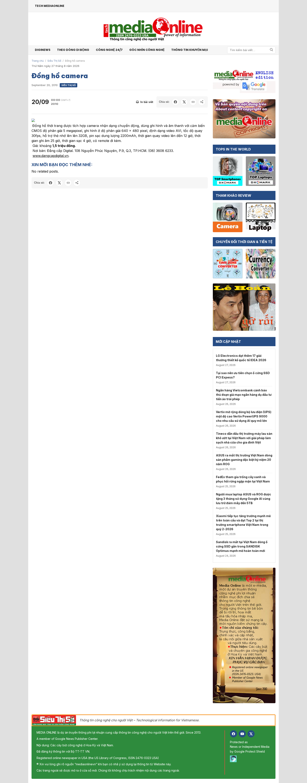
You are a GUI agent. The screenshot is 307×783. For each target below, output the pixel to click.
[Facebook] (233, 733)
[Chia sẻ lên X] (184, 101)
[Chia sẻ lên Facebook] (175, 101)
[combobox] (251, 50)
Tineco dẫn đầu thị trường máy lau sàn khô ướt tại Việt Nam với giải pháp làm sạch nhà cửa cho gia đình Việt (244, 438)
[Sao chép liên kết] (193, 101)
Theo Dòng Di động (73, 50)
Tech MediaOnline (49, 6)
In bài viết (146, 102)
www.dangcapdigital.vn (51, 156)
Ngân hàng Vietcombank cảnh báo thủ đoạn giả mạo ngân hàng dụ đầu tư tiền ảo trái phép (243, 394)
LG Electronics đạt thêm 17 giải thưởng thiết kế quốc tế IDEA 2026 (241, 358)
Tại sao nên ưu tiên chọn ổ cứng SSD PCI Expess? (243, 375)
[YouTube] (242, 733)
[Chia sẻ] (201, 101)
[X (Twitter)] (251, 733)
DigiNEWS (42, 50)
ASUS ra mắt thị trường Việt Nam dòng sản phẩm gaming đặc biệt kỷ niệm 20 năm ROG (244, 460)
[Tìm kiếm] (271, 50)
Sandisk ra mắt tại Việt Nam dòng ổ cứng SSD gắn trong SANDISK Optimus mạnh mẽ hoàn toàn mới (242, 546)
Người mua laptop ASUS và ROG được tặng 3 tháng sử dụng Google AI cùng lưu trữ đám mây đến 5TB (243, 498)
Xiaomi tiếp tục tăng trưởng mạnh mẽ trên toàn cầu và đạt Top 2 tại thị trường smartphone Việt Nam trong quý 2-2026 (243, 522)
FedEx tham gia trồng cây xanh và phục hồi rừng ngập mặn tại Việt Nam (243, 479)
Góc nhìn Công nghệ (147, 50)
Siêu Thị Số (54, 60)
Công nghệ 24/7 (109, 50)
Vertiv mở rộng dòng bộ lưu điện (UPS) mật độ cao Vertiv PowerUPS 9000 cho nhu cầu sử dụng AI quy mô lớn (243, 416)
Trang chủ (38, 60)
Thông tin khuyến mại (189, 50)
